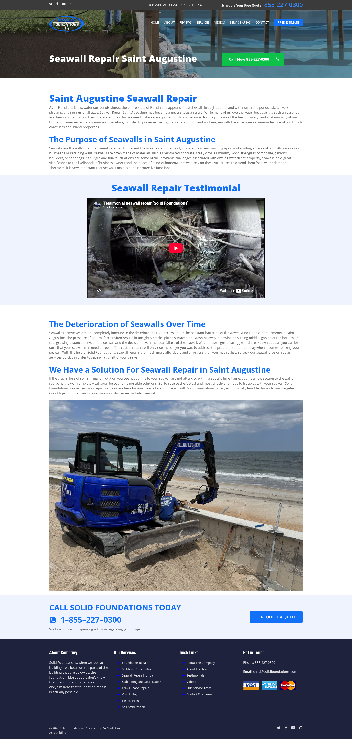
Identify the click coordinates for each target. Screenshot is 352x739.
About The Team (198, 669)
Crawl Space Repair (135, 688)
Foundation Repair (135, 663)
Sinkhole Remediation (137, 669)
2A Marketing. (111, 728)
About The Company (201, 663)
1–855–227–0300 (90, 619)
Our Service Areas (199, 688)
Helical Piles (130, 700)
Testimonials (195, 675)
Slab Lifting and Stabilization (142, 682)
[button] (253, 59)
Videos (191, 682)
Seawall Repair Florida (137, 675)
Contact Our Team (199, 694)
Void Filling (130, 694)
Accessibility (57, 733)
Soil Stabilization (133, 707)
